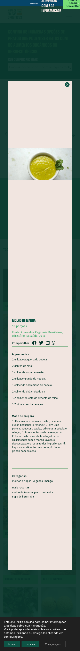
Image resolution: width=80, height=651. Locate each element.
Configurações (53, 644)
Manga (49, 480)
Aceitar (12, 644)
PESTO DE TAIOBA (43, 492)
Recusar (30, 644)
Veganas (38, 480)
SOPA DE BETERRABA (23, 496)
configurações (13, 636)
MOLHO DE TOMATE (22, 492)
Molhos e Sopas (21, 480)
